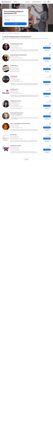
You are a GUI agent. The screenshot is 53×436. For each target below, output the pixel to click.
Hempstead (10, 33)
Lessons (3, 33)
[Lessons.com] (6, 2)
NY (6, 33)
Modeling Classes (16, 33)
